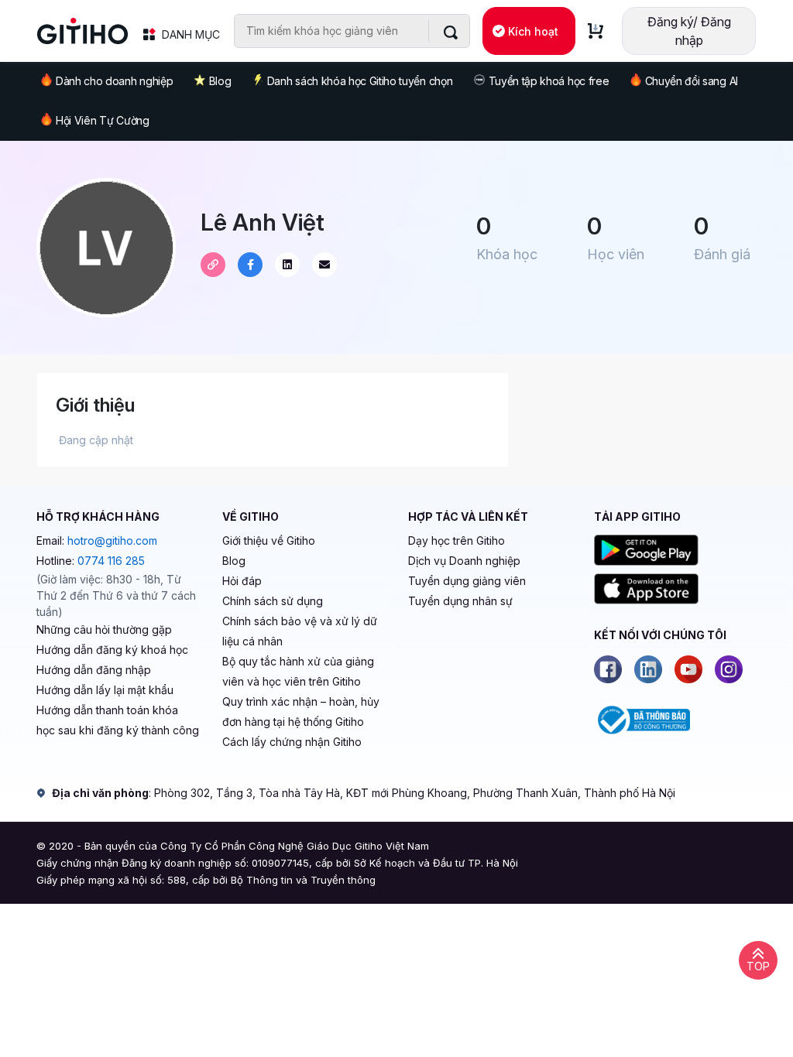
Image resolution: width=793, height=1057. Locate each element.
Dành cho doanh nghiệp (114, 80)
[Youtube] (688, 669)
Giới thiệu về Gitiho (268, 540)
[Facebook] (608, 669)
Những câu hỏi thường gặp (104, 629)
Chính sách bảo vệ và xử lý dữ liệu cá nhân (299, 631)
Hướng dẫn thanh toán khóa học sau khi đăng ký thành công (117, 720)
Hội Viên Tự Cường (102, 120)
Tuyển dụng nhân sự (460, 600)
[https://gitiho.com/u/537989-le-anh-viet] (213, 264)
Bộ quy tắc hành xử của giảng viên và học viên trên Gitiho (298, 671)
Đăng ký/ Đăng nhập (689, 31)
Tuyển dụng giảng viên (467, 580)
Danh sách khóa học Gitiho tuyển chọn (359, 80)
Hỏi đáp (242, 580)
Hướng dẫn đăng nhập (93, 669)
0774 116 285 (111, 560)
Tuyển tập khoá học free (549, 80)
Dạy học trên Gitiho (456, 540)
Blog (220, 80)
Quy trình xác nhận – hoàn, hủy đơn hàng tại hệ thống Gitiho (300, 711)
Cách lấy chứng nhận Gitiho (292, 741)
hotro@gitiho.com (112, 540)
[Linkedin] (648, 669)
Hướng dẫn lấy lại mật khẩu (104, 689)
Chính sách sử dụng (272, 600)
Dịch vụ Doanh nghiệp (464, 560)
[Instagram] (729, 669)
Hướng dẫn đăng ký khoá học (112, 649)
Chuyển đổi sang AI (691, 80)
